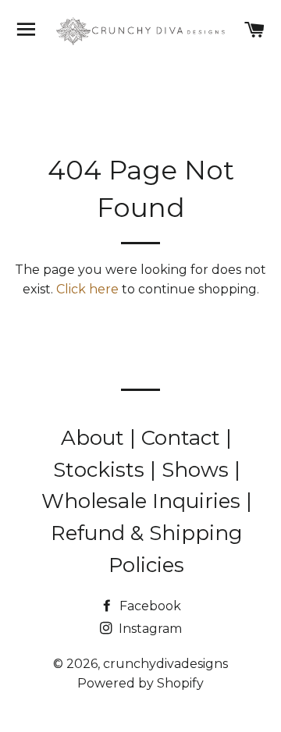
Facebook (148, 606)
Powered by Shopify (140, 683)
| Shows (192, 469)
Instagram (149, 628)
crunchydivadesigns (165, 663)
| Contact (178, 437)
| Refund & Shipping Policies (151, 533)
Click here (87, 289)
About (95, 437)
